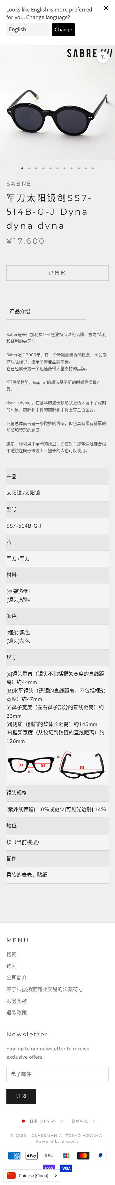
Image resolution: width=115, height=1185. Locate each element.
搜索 (11, 954)
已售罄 (57, 273)
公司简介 (16, 977)
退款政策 (16, 1012)
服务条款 (16, 1001)
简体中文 (80, 1121)
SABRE (19, 183)
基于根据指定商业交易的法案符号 (44, 989)
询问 (11, 966)
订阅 (21, 1096)
